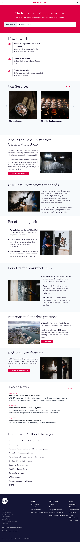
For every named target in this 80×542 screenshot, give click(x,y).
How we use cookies (7, 539)
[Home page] (40, 2)
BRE (3, 510)
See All (68, 87)
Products (51, 504)
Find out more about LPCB (19, 173)
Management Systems (55, 509)
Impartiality (33, 507)
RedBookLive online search (20, 370)
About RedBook (35, 504)
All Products (5, 524)
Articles (71, 515)
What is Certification (36, 509)
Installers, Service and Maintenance (58, 515)
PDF (9, 366)
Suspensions (72, 504)
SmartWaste (6, 517)
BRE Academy (6, 512)
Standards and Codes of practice (39, 512)
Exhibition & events (74, 518)
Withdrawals (72, 507)
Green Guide (6, 519)
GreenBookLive (7, 531)
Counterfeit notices (74, 509)
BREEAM (16, 531)
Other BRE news (73, 520)
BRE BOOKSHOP (7, 514)
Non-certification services (56, 512)
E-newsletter (72, 512)
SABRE (51, 507)
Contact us (48, 341)
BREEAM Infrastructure (9, 521)
